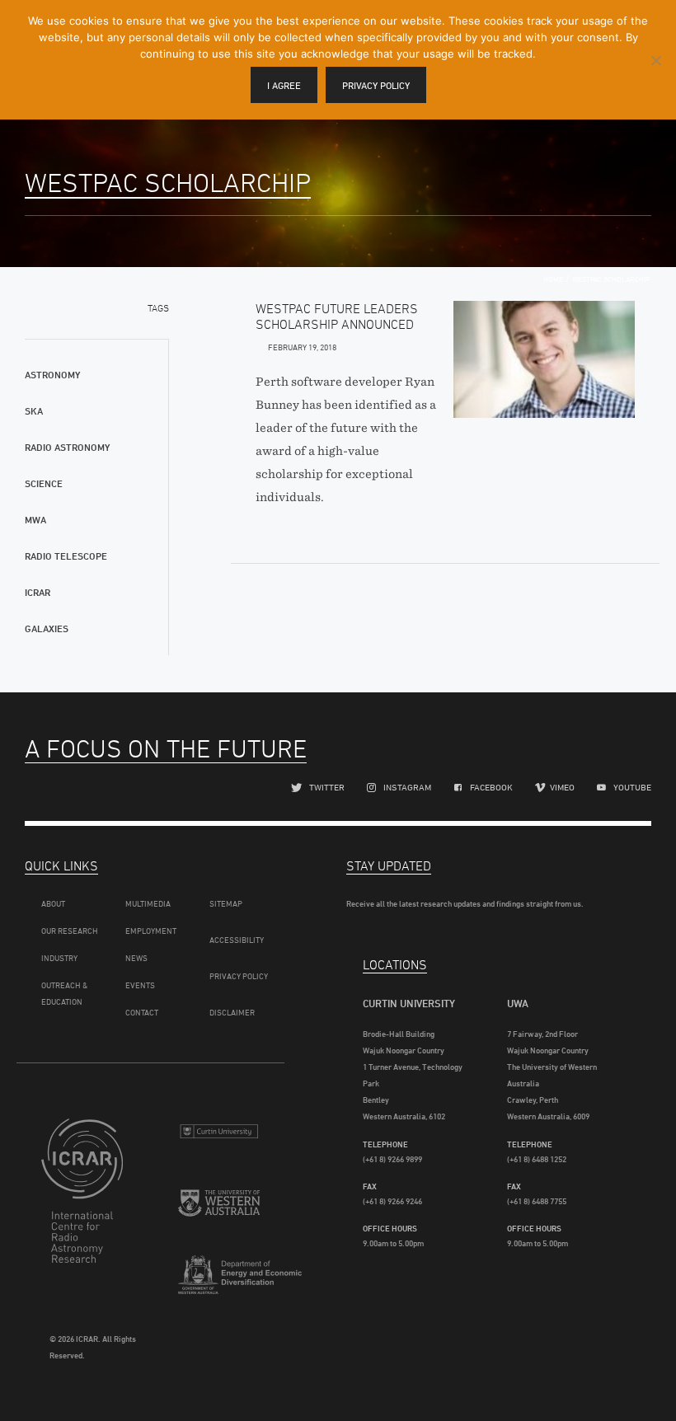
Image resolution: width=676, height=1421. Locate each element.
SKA (34, 411)
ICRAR (37, 592)
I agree (284, 85)
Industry (59, 958)
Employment (150, 931)
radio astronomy (67, 447)
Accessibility (236, 940)
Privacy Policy (238, 976)
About (53, 903)
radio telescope (66, 556)
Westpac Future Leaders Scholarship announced (337, 316)
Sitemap (225, 903)
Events (140, 985)
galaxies (46, 628)
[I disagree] (655, 60)
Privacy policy (376, 85)
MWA (35, 520)
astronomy (52, 374)
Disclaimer (232, 1012)
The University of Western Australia (219, 1212)
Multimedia (148, 903)
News (136, 958)
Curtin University (219, 1138)
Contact (141, 1012)
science (44, 483)
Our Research (69, 931)
